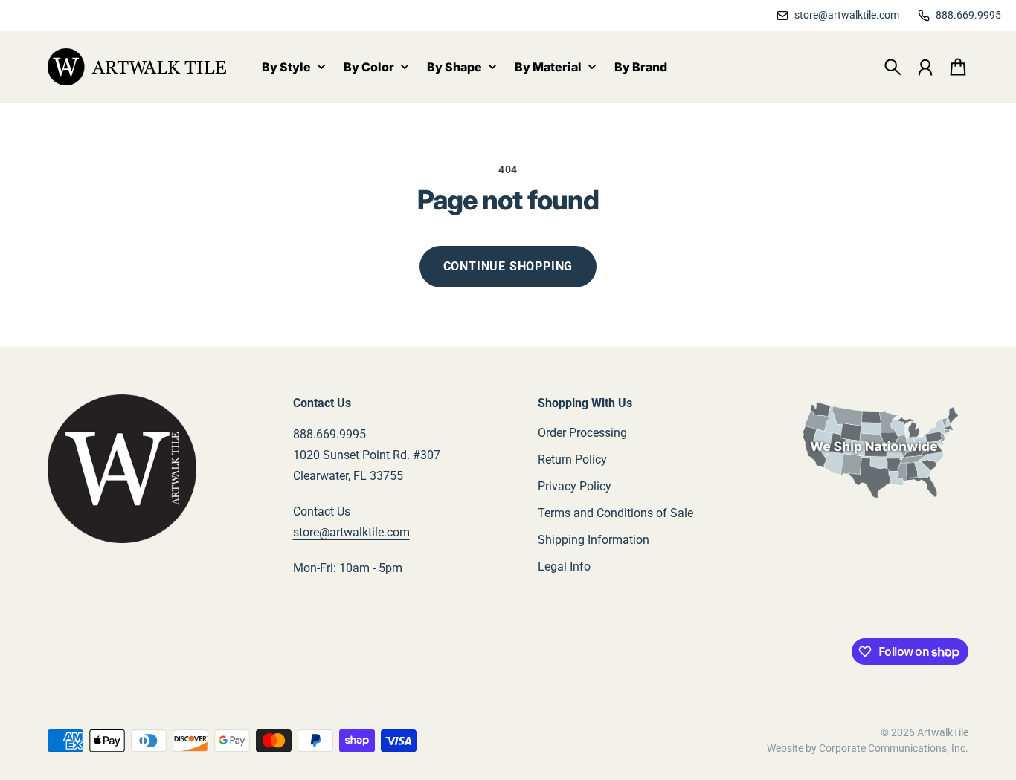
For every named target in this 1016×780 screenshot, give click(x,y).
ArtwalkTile (942, 732)
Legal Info (564, 566)
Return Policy (572, 459)
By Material (548, 67)
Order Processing (582, 433)
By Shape (454, 67)
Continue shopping (508, 266)
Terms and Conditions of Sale (615, 513)
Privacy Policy (574, 486)
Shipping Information (593, 540)
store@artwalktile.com (351, 532)
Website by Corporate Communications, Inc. (867, 748)
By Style (286, 67)
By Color (369, 67)
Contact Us (321, 511)
